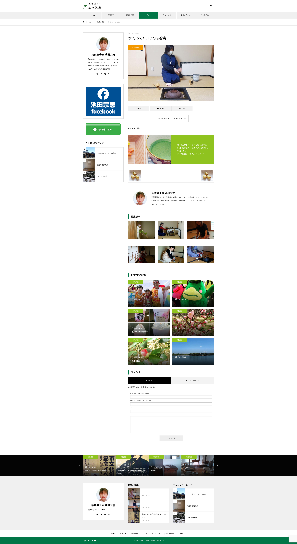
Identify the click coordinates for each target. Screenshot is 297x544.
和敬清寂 (136, 282)
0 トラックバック (192, 380)
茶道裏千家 (130, 15)
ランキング (167, 15)
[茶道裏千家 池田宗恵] (92, 5)
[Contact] (163, 204)
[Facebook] (156, 204)
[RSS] (95, 540)
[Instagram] (159, 204)
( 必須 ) (140, 393)
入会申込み (205, 15)
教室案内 (111, 15)
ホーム (92, 15)
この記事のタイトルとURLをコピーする (171, 118)
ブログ (148, 15)
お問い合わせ (186, 15)
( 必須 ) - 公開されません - (141, 400)
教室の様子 (135, 47)
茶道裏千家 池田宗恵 (103, 54)
